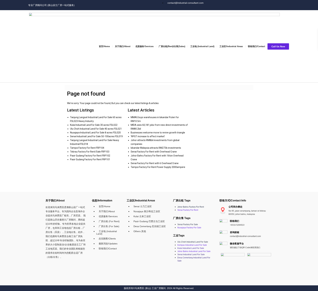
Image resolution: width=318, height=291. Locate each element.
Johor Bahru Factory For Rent (190, 207)
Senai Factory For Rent (187, 210)
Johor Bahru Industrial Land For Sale (194, 251)
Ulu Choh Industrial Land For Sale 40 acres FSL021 (96, 128)
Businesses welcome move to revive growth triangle (158, 132)
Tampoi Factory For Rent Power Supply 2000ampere (158, 167)
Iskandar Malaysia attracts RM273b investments (156, 147)
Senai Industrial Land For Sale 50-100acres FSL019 (96, 136)
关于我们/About (122, 46)
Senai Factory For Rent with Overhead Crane (154, 151)
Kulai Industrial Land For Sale (190, 248)
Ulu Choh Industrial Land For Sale (192, 242)
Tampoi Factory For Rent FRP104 (87, 147)
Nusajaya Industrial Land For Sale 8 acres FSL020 (95, 132)
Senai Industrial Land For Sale (191, 254)
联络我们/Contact (256, 46)
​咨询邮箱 (234, 232)
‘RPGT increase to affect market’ (148, 136)
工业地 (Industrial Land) (202, 46)
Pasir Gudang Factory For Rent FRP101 (90, 159)
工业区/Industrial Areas (231, 46)
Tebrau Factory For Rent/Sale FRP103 (89, 151)
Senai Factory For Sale (187, 224)
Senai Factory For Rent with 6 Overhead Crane (155, 163)
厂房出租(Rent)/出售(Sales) (172, 46)
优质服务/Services (144, 46)
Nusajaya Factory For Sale (189, 227)
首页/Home (104, 46)
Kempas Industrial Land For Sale (192, 245)
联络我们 (234, 221)
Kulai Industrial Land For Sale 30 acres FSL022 (93, 125)
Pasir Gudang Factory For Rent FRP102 (90, 155)
